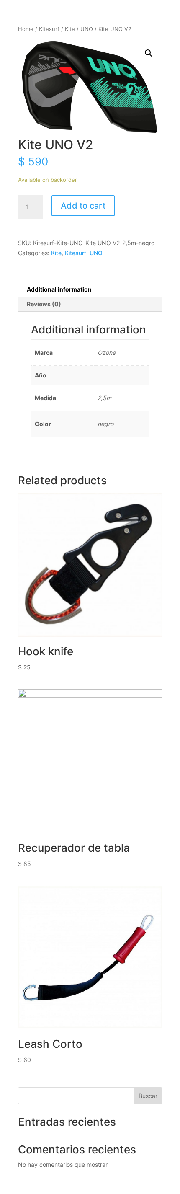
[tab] (90, 289)
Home (25, 29)
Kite (70, 29)
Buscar (148, 1095)
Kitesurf (49, 29)
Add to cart (83, 206)
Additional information (59, 289)
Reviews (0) (44, 304)
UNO (86, 29)
